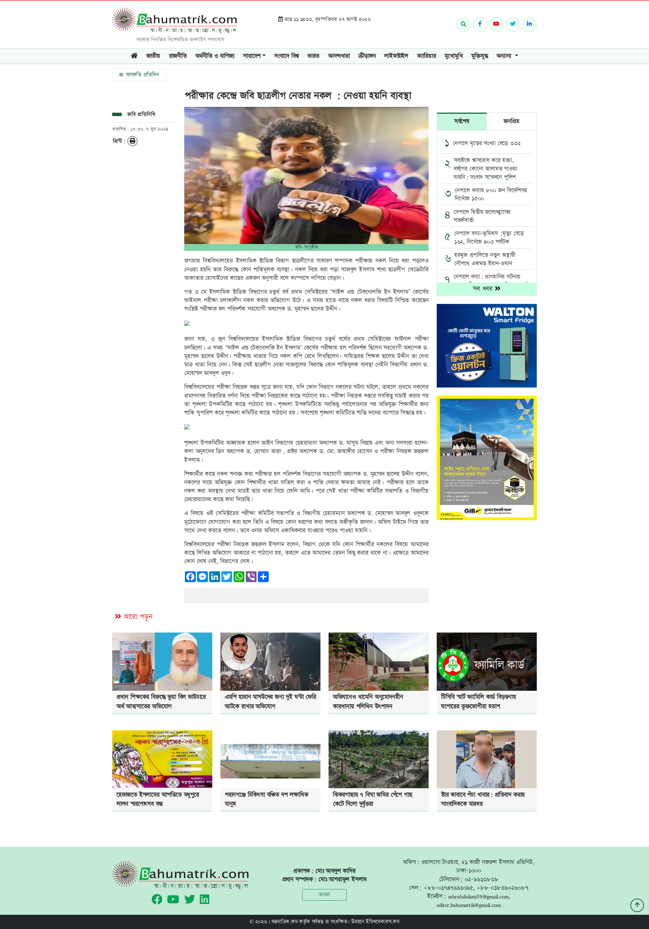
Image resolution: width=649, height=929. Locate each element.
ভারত (313, 56)
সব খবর (484, 288)
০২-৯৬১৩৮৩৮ (482, 879)
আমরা (324, 895)
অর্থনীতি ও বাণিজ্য (214, 56)
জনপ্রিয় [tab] (511, 121)
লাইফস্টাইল (396, 56)
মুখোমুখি (453, 56)
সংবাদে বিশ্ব (286, 56)
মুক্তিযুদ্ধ (479, 56)
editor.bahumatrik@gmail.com (469, 905)
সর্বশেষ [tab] (462, 121)
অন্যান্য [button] (505, 56)
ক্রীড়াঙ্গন (367, 56)
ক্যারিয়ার (426, 56)
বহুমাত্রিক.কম (284, 922)
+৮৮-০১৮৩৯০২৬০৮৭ (503, 888)
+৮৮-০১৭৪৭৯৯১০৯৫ (448, 888)
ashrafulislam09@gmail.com (478, 896)
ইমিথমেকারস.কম (383, 922)
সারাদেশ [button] (252, 56)
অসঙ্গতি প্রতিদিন (141, 75)
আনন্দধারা (339, 56)
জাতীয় (153, 56)
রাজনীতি (178, 56)
